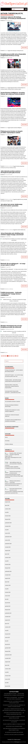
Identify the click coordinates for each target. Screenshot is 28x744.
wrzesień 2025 (7, 526)
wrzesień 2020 (7, 658)
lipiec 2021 (7, 623)
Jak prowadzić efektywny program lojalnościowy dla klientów (14, 721)
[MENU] (26, 9)
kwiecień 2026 (7, 515)
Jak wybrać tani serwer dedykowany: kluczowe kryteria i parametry (12, 205)
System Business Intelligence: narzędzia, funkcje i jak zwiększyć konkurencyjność (13, 93)
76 (15, 355)
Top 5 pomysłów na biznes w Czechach (12, 401)
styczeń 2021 (7, 644)
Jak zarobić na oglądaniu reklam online (14, 732)
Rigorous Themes (22, 741)
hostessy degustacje (20, 166)
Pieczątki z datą (9, 200)
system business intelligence (16, 127)
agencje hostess (14, 87)
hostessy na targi (12, 167)
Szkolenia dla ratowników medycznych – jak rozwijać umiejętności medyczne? (14, 713)
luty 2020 (6, 682)
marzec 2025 (7, 533)
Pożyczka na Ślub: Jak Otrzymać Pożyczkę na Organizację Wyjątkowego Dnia (13, 454)
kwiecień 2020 (7, 675)
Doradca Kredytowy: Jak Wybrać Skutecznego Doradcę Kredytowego (14, 702)
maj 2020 (6, 672)
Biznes (6, 50)
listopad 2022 (7, 567)
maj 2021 (6, 630)
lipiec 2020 (7, 665)
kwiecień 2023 (7, 564)
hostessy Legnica (17, 89)
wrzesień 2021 (7, 616)
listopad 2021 (7, 609)
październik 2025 (8, 522)
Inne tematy (7, 260)
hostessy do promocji (5, 167)
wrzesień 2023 (7, 547)
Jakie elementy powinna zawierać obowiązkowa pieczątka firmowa (11, 171)
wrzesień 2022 (7, 574)
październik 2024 (8, 536)
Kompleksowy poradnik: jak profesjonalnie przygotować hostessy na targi (13, 54)
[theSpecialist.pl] (2, 9)
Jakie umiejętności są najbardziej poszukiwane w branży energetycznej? (14, 729)
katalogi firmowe (20, 50)
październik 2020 (8, 654)
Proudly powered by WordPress (8, 741)
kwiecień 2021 (7, 633)
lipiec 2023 (7, 554)
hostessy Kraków (11, 89)
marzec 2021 (7, 637)
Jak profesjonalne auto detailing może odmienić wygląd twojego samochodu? (12, 233)
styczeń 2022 (7, 602)
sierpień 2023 (7, 550)
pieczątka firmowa (19, 199)
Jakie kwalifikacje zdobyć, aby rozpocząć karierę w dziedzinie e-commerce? (13, 464)
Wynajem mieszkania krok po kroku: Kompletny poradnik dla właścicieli (11, 326)
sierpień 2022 (7, 578)
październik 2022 (8, 571)
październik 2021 (8, 613)
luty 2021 (6, 640)
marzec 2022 (7, 595)
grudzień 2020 (7, 647)
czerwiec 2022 (7, 585)
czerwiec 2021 (7, 627)
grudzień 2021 (7, 606)
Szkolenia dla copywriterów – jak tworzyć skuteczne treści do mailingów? (14, 698)
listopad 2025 (7, 519)
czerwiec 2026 (7, 508)
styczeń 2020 (7, 686)
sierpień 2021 (7, 620)
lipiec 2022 (7, 581)
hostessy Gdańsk (4, 89)
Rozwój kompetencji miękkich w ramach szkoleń (14, 724)
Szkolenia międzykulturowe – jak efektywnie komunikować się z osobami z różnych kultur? (14, 694)
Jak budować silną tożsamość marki (14, 726)
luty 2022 (6, 599)
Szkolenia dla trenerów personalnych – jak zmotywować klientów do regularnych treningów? (14, 709)
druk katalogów (14, 50)
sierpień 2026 (7, 501)
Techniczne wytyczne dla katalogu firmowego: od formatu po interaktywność (13, 17)
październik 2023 (8, 543)
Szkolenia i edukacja (9, 166)
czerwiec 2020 (7, 668)
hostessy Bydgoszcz (21, 87)
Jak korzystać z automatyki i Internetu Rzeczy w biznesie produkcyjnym (14, 717)
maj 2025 (6, 529)
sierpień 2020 (7, 661)
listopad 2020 (7, 651)
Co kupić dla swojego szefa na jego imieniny (14, 734)
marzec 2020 (7, 679)
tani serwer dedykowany (20, 229)
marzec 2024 (7, 540)
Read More (24, 47)
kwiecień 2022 (7, 592)
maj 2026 (6, 512)
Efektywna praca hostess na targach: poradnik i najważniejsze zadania (12, 131)
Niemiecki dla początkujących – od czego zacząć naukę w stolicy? (13, 264)
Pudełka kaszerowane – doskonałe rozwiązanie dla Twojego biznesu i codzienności (11, 294)
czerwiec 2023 (7, 557)
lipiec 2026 (7, 505)
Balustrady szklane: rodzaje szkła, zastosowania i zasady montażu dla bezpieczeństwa (12, 386)
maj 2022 (6, 588)
